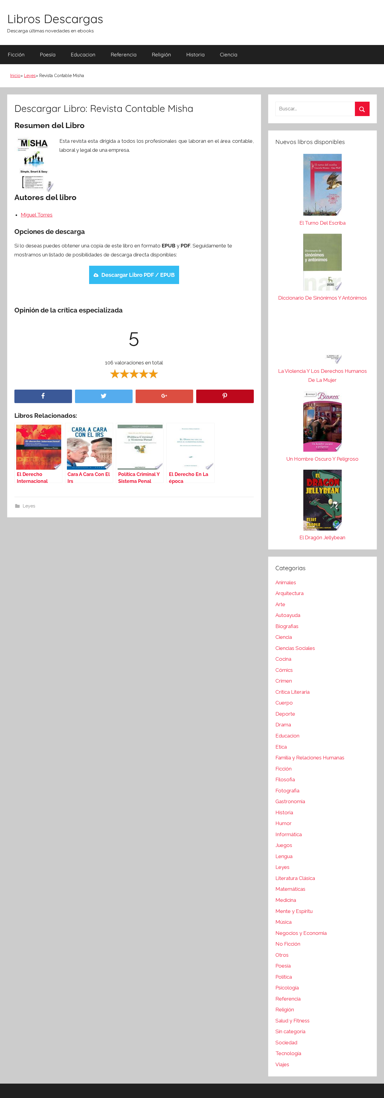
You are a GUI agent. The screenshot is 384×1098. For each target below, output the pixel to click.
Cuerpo (284, 703)
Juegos (283, 845)
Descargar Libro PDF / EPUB (138, 275)
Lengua (283, 856)
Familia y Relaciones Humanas (309, 758)
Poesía (48, 54)
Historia (195, 54)
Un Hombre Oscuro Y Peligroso (322, 459)
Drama (283, 725)
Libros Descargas (55, 18)
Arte (280, 604)
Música (283, 922)
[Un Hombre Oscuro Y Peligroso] (322, 423)
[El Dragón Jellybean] (322, 502)
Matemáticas (290, 889)
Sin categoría (290, 1031)
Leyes (30, 75)
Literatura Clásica (295, 878)
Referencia (123, 54)
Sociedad (286, 1043)
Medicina (285, 900)
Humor (283, 823)
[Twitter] (104, 396)
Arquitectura (289, 593)
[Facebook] (43, 396)
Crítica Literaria (292, 692)
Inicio (15, 75)
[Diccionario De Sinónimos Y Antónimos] (322, 264)
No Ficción (287, 944)
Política (283, 977)
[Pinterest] (225, 396)
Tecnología (288, 1053)
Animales (285, 582)
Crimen (283, 681)
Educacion (83, 54)
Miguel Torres (36, 215)
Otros (282, 955)
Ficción (16, 54)
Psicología (287, 988)
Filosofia (285, 779)
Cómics (284, 670)
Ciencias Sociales (295, 648)
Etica (281, 747)
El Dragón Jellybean (322, 537)
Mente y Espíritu (294, 911)
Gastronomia (290, 801)
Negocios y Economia (301, 933)
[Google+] (164, 396)
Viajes (282, 1064)
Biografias (286, 626)
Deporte (285, 714)
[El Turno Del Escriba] (322, 186)
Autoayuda (287, 615)
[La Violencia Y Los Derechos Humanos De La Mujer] (322, 338)
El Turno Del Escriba (322, 223)
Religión (161, 54)
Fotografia (287, 791)
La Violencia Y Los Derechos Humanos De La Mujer (322, 375)
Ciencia (228, 54)
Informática (288, 834)
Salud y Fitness (292, 1021)
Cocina (283, 659)
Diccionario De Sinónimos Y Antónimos (322, 298)
